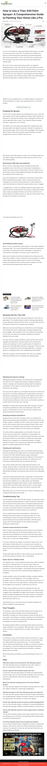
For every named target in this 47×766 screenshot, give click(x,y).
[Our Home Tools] (7, 3)
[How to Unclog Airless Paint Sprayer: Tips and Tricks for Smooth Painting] (27, 307)
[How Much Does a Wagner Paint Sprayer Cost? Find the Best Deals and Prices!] (27, 298)
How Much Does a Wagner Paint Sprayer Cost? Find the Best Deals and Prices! (38, 299)
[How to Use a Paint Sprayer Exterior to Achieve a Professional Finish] (6, 307)
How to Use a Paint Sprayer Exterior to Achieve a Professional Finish (16, 307)
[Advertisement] (23, 88)
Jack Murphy (6, 21)
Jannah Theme (5, 763)
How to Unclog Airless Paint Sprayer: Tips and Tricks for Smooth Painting (38, 307)
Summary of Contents (22, 107)
